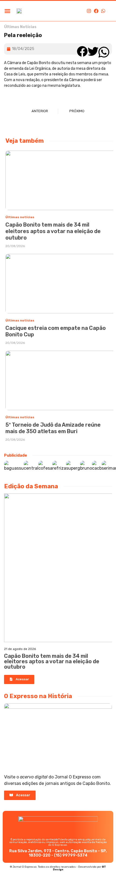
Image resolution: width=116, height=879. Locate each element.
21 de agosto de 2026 (20, 649)
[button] (7, 11)
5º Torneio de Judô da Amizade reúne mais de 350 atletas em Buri (53, 428)
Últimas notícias (19, 217)
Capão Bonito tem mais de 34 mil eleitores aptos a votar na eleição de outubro (53, 231)
